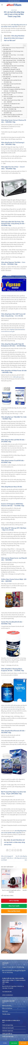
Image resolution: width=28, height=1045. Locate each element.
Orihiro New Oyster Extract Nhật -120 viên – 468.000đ (13, 101)
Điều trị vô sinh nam (7, 1008)
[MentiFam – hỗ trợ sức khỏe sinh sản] (14, 5)
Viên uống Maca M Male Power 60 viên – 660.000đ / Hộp (13, 73)
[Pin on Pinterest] (18, 850)
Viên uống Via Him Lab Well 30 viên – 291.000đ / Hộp (13, 81)
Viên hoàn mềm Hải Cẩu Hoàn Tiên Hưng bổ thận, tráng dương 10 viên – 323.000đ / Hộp (14, 59)
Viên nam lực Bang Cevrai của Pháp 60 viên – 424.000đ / (13, 97)
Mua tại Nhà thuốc (14, 911)
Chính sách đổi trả (7, 1033)
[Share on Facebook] (10, 850)
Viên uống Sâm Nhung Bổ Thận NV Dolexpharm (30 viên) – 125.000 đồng (12, 70)
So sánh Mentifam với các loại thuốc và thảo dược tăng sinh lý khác (14, 842)
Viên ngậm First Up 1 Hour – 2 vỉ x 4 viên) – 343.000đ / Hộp (13, 55)
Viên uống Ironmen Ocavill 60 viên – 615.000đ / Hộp (13, 84)
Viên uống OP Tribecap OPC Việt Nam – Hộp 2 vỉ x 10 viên (14, 93)
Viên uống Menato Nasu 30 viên (11, 87)
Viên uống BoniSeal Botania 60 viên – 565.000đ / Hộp (13, 111)
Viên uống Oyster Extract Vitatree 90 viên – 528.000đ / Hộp (14, 48)
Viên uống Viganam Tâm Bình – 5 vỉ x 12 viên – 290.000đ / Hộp (14, 63)
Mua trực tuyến (14, 906)
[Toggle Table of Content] (23, 45)
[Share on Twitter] (12, 850)
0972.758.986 (14, 901)
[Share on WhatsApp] (7, 850)
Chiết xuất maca (17, 377)
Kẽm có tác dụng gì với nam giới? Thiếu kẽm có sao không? (7, 858)
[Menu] (2, 5)
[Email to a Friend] (15, 850)
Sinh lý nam (14, 10)
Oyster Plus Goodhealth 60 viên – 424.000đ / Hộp (12, 104)
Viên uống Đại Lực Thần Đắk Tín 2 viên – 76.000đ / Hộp (13, 77)
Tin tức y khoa (6, 1014)
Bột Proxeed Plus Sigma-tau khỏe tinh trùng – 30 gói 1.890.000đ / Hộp (13, 115)
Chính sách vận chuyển (8, 1028)
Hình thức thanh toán (7, 1030)
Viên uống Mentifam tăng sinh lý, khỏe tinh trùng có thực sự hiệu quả (14, 38)
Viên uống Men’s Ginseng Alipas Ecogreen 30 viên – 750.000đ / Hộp (14, 108)
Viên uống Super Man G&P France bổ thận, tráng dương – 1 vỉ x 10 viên (13, 66)
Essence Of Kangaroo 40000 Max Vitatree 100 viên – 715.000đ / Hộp (14, 90)
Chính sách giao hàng (7, 1025)
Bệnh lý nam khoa (6, 1005)
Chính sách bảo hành (7, 1036)
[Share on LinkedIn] (20, 850)
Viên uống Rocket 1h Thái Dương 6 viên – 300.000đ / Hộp (13, 52)
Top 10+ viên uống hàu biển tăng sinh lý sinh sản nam (20, 858)
